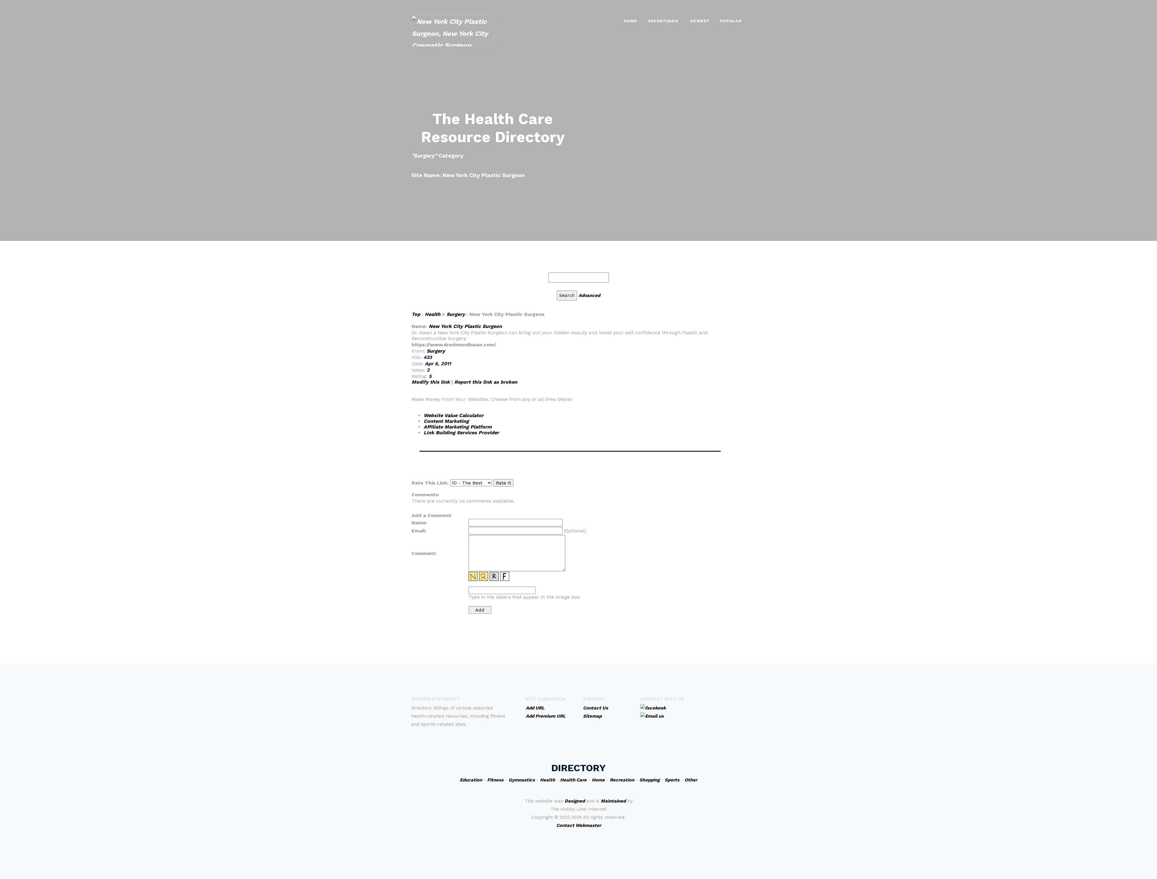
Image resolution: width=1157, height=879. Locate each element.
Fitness (495, 780)
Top (416, 314)
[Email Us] (652, 715)
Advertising (662, 21)
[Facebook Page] (653, 707)
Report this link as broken (485, 382)
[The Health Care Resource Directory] (452, 30)
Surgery (456, 314)
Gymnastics (522, 780)
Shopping (649, 780)
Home (630, 21)
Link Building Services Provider (461, 432)
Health (433, 314)
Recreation (622, 780)
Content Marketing (446, 421)
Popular (730, 21)
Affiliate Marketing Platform (458, 427)
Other (691, 780)
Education (471, 780)
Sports (672, 780)
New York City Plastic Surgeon (465, 326)
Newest (699, 21)
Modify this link (431, 382)
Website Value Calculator (454, 415)
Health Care (573, 780)
